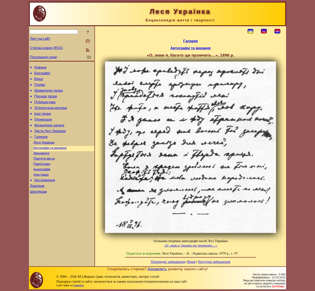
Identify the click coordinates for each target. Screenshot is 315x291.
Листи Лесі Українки (50, 131)
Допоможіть (157, 269)
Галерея (41, 137)
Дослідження (44, 180)
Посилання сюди (43, 57)
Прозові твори (45, 96)
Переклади (43, 119)
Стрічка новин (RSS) (46, 48)
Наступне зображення (214, 261)
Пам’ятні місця (44, 158)
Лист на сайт (40, 38)
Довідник (37, 186)
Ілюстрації (41, 174)
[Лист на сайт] (87, 41)
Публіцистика (45, 102)
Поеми (39, 85)
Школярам (38, 192)
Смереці (79, 285)
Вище (191, 261)
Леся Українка (43, 142)
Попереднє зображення (168, 261)
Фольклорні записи (49, 125)
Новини (40, 67)
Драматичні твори (48, 90)
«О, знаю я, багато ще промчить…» (190, 245)
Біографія (42, 73)
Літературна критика (50, 108)
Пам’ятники (41, 164)
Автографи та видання (49, 148)
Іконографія (41, 169)
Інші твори (42, 114)
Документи (41, 153)
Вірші (38, 79)
